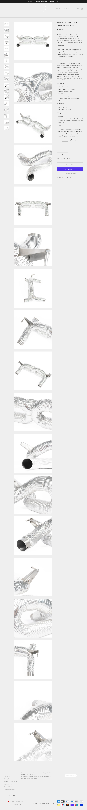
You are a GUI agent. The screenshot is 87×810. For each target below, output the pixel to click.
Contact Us (7, 776)
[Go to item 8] (6, 66)
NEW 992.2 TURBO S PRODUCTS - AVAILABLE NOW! (43, 1)
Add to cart (70, 164)
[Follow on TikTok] (18, 795)
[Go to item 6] (6, 54)
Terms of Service (8, 787)
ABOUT (15, 15)
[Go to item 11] (6, 85)
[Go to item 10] (6, 79)
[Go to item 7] (6, 60)
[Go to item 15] (6, 109)
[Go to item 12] (6, 91)
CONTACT (71, 15)
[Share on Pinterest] (67, 177)
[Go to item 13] (6, 97)
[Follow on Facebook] (5, 795)
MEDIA (64, 15)
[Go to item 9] (6, 73)
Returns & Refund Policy (10, 781)
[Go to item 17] (6, 122)
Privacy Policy (8, 779)
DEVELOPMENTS (32, 15)
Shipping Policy (8, 784)
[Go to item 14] (6, 103)
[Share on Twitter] (65, 177)
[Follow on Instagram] (9, 795)
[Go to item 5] (6, 48)
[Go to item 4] (6, 42)
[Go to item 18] (6, 128)
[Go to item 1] (6, 24)
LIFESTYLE (57, 15)
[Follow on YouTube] (14, 795)
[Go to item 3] (6, 36)
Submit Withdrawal (9, 789)
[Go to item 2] (6, 30)
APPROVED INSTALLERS (45, 15)
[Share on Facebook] (62, 177)
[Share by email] (70, 177)
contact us (65, 141)
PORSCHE (22, 15)
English (66, 8)
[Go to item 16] (6, 115)
